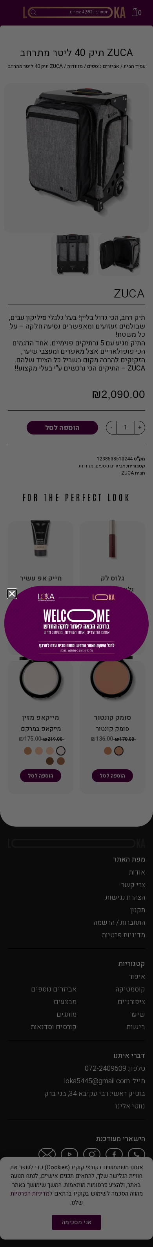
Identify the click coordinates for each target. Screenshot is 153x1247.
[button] (12, 594)
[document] (76, 623)
